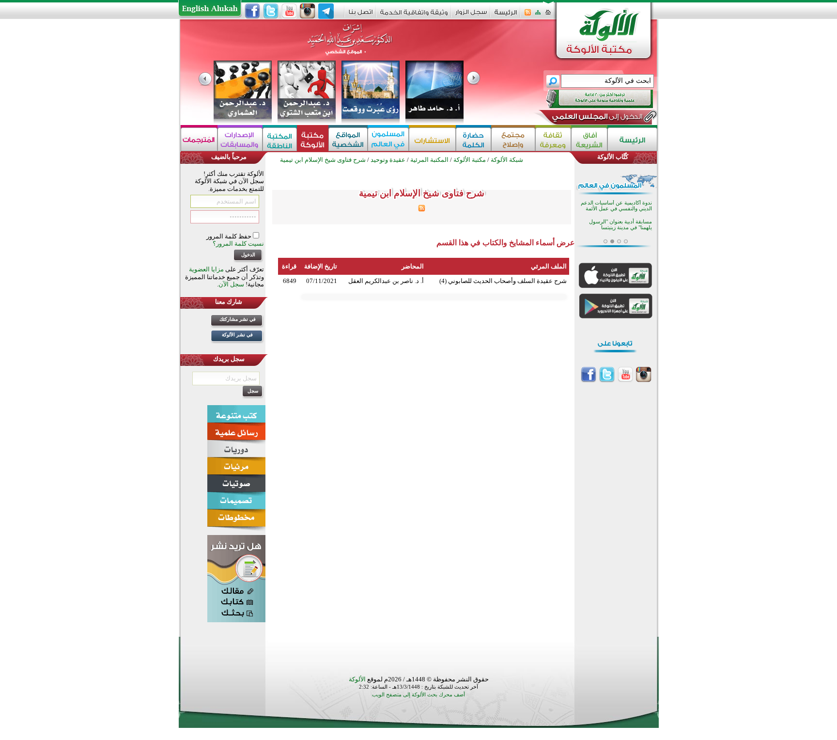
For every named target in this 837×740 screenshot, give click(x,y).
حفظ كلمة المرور (229, 236)
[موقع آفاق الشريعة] (589, 139)
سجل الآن (231, 284)
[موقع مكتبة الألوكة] (312, 139)
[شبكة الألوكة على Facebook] (252, 11)
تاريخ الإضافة (320, 266)
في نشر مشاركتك (237, 319)
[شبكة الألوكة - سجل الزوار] (471, 15)
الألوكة (357, 679)
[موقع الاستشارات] (432, 139)
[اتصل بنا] (360, 15)
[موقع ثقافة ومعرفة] (553, 139)
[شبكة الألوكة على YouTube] (289, 11)
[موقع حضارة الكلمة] (473, 139)
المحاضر (413, 266)
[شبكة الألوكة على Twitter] (271, 11)
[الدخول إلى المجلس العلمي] (596, 118)
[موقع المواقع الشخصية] (348, 139)
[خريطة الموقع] (538, 15)
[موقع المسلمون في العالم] (388, 139)
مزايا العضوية (206, 269)
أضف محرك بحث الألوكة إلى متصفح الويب (418, 694)
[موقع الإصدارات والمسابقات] (240, 139)
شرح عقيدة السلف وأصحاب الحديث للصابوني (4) (503, 280)
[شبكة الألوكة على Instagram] (307, 11)
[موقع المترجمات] (199, 139)
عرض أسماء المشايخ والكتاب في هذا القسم (505, 242)
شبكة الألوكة (507, 159)
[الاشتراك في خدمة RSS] (528, 15)
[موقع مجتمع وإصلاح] (513, 139)
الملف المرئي (549, 266)
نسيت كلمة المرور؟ (238, 243)
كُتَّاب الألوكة (612, 156)
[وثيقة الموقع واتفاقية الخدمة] (414, 15)
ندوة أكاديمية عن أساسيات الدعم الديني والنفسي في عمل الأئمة (616, 205)
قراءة (289, 266)
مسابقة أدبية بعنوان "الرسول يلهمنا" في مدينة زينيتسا (620, 224)
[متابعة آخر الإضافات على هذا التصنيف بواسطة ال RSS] (421, 209)
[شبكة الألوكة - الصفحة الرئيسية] (506, 15)
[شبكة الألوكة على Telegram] (326, 11)
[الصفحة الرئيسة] (548, 15)
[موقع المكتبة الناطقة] (280, 139)
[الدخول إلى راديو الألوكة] (591, 99)
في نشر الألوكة (237, 334)
